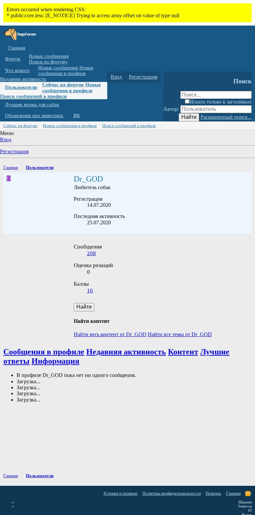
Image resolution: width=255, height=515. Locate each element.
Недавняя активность (23, 79)
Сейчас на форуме (63, 84)
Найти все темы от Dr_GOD (180, 334)
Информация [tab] (55, 361)
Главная (16, 47)
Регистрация (14, 151)
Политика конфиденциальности (171, 493)
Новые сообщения (49, 56)
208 (91, 253)
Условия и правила (120, 493)
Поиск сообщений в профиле (33, 96)
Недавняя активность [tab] (126, 351)
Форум (12, 58)
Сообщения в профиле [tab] (43, 351)
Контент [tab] (183, 351)
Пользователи (21, 87)
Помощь (213, 493)
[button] (25, 58)
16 (90, 290)
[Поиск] (169, 77)
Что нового (17, 70)
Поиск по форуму (48, 61)
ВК (76, 115)
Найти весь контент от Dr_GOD (110, 334)
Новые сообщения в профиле (66, 70)
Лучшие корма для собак (32, 104)
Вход (5, 139)
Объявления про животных (34, 115)
